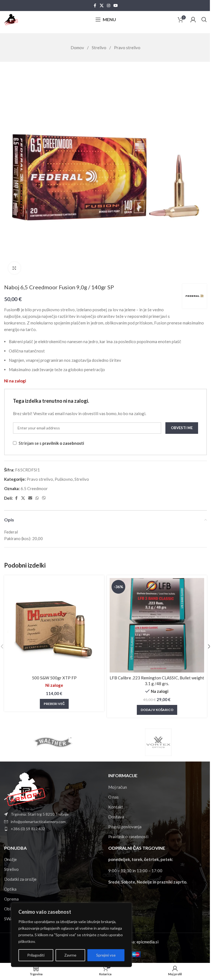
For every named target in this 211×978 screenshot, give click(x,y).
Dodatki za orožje (20, 879)
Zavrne (70, 955)
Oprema (11, 898)
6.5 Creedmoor (34, 488)
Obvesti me (182, 428)
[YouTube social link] (116, 5)
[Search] (204, 19)
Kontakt (115, 806)
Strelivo (99, 47)
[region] (71, 935)
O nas (113, 796)
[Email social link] (30, 498)
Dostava (116, 816)
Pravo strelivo (127, 47)
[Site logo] (11, 18)
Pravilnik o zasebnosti (128, 836)
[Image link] (24, 788)
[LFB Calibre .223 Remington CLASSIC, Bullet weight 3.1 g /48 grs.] (157, 625)
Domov (78, 47)
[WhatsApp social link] (37, 498)
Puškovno (64, 479)
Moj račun (117, 787)
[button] (157, 710)
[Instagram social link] (108, 5)
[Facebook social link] (94, 5)
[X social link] (101, 5)
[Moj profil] (193, 19)
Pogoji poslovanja (124, 826)
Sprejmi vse (106, 955)
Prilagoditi (36, 955)
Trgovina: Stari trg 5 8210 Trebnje (40, 814)
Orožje (10, 859)
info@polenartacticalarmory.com (38, 821)
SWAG (10, 918)
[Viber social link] (44, 498)
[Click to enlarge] (14, 268)
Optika (10, 889)
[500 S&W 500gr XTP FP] (54, 625)
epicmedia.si (148, 941)
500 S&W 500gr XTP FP (54, 677)
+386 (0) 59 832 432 (28, 828)
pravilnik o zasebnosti (63, 443)
